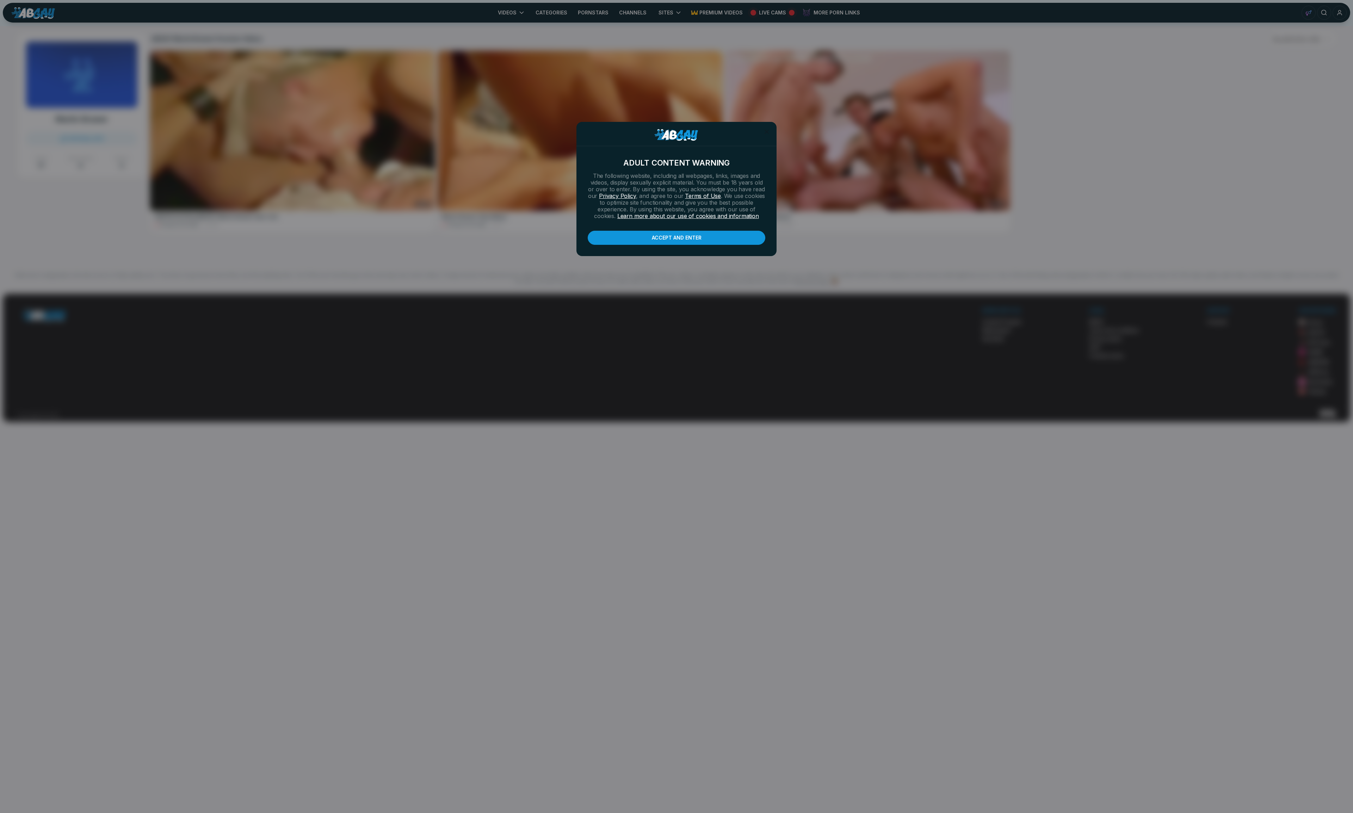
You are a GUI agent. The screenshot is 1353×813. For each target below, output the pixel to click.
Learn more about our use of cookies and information (688, 215)
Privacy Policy (617, 195)
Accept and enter (677, 238)
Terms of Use (703, 195)
